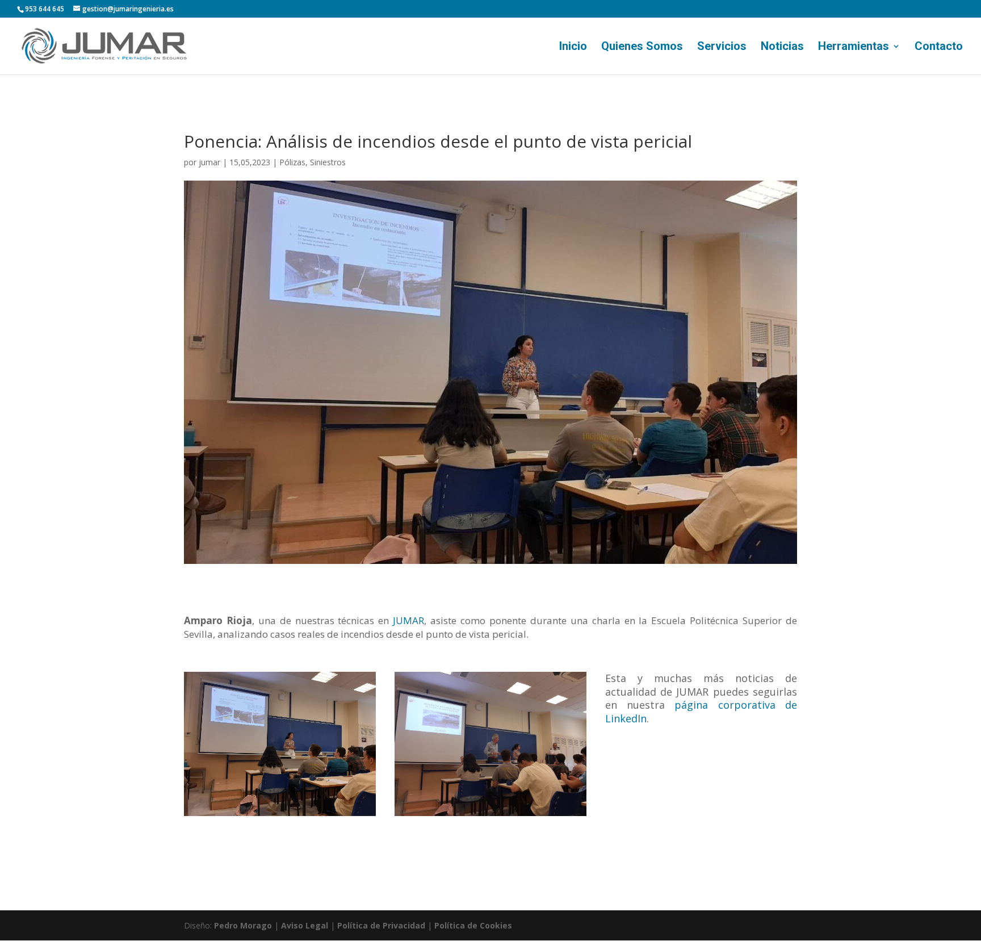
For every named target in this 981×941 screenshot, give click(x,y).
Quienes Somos (642, 47)
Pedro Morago (243, 925)
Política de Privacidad (381, 925)
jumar (209, 162)
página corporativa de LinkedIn (701, 711)
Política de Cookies (473, 925)
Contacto (939, 47)
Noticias (782, 47)
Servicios (722, 47)
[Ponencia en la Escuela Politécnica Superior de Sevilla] (280, 744)
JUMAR (408, 620)
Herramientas (853, 47)
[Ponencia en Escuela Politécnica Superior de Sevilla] (490, 744)
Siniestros (328, 162)
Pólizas (292, 162)
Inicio (573, 47)
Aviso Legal (304, 925)
